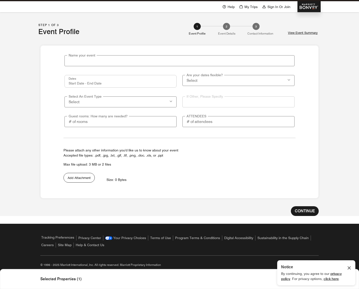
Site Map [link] (65, 245)
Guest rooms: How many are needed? (98, 116)
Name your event (82, 55)
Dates (72, 78)
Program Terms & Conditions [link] (197, 238)
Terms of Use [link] (160, 238)
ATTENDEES (196, 116)
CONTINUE (305, 211)
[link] (125, 238)
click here (331, 279)
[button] (289, 79)
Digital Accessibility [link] (238, 238)
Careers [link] (47, 245)
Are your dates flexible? (205, 75)
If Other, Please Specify (205, 96)
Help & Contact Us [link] (90, 245)
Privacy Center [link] (89, 238)
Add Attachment (79, 178)
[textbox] (179, 60)
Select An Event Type (85, 96)
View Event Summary (303, 32)
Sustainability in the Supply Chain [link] (283, 238)
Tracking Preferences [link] (57, 237)
